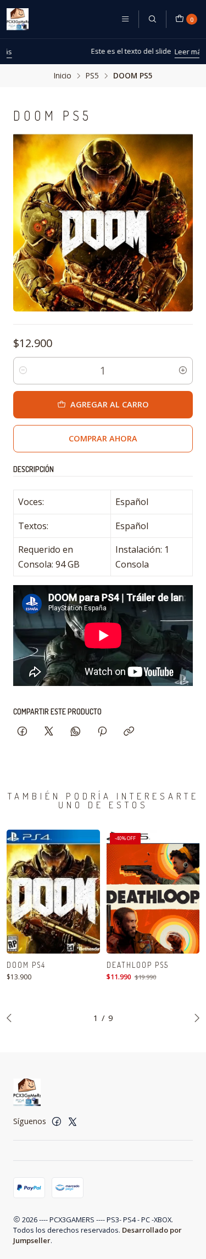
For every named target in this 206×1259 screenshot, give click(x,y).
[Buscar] (152, 19)
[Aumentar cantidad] (183, 371)
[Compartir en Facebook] (22, 731)
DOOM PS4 (26, 964)
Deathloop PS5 (138, 964)
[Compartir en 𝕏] (49, 731)
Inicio (62, 76)
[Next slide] (194, 1017)
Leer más (148, 51)
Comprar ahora (103, 438)
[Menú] (125, 19)
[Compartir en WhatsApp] (75, 731)
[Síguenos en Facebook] (56, 1121)
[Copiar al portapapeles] (129, 731)
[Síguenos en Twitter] (72, 1121)
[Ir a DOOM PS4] (53, 892)
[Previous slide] (11, 1017)
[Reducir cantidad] (23, 371)
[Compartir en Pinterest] (102, 731)
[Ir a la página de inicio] (18, 19)
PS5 (92, 76)
